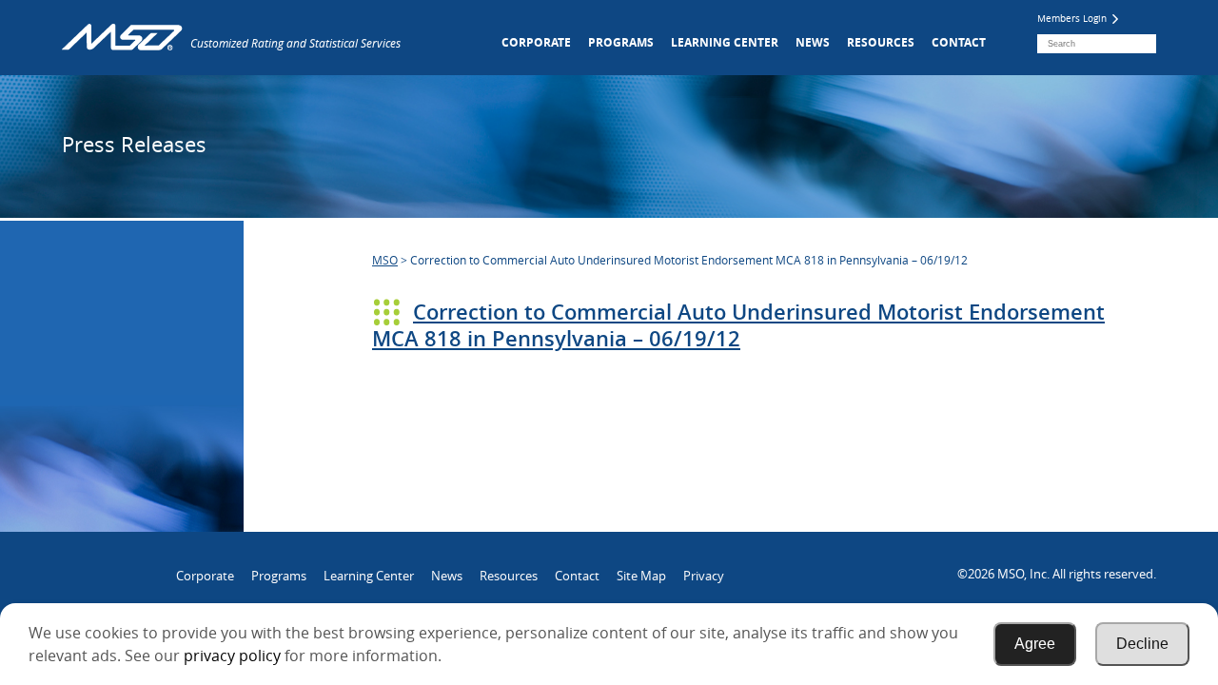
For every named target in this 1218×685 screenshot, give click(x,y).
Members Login (1073, 18)
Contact (959, 42)
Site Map (641, 575)
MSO (385, 259)
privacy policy (232, 655)
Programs (621, 42)
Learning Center (724, 42)
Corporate (536, 42)
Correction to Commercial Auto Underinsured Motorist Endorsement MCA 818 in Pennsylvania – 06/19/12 (738, 325)
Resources (880, 42)
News (813, 42)
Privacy (703, 575)
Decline (1142, 644)
